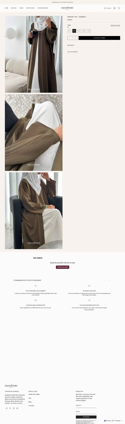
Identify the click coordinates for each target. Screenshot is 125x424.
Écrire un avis (63, 267)
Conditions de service (81, 423)
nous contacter (89, 309)
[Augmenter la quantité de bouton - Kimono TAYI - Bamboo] (76, 38)
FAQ (30, 398)
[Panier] (119, 8)
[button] (14, 8)
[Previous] (6, 2)
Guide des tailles (34, 394)
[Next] (119, 2)
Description (70, 45)
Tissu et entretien (72, 52)
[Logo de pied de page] (11, 386)
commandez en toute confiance (27, 280)
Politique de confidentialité (83, 421)
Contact (31, 406)
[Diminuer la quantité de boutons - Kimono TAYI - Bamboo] (69, 38)
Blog (30, 402)
